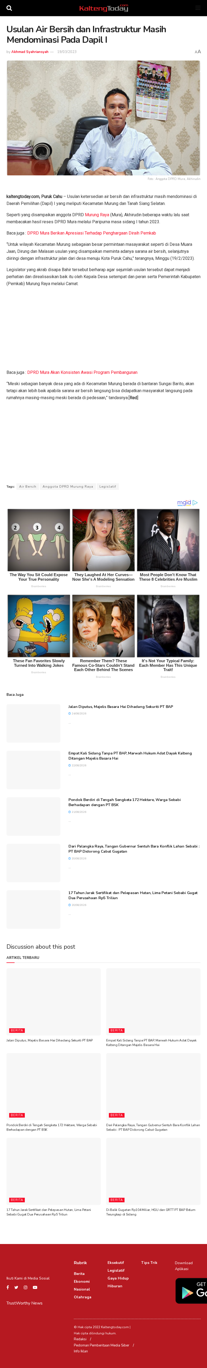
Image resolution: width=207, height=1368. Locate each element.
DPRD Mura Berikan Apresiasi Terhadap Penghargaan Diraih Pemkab (91, 233)
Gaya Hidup (118, 1278)
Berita (17, 1031)
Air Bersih (27, 486)
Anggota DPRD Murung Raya (68, 486)
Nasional (82, 1289)
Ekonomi (82, 1281)
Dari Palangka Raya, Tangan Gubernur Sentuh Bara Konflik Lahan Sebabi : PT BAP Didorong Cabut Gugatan (153, 1127)
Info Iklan (81, 1351)
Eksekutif (116, 1262)
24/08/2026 (78, 713)
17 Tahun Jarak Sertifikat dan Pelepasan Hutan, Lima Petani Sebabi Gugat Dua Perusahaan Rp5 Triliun (48, 1212)
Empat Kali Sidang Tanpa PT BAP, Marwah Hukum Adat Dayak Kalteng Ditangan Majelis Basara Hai (151, 1042)
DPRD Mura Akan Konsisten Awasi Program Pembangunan (82, 372)
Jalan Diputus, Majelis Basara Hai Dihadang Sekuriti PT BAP (120, 706)
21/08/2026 (78, 812)
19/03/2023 (67, 51)
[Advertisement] (103, 329)
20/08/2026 (78, 858)
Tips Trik (149, 1262)
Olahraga (82, 1297)
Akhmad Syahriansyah (30, 51)
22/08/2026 (78, 765)
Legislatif (107, 486)
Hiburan (115, 1286)
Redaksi (80, 1339)
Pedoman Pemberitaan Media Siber (101, 1345)
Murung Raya (97, 214)
